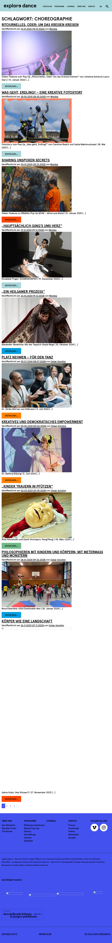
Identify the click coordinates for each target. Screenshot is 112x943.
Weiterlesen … (13, 86)
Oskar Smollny (58, 361)
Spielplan (47, 6)
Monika (53, 29)
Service (91, 6)
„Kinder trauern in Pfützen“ (27, 486)
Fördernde (7, 831)
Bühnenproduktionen (34, 825)
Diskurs (27, 831)
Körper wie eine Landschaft (27, 621)
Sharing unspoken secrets (26, 160)
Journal (71, 6)
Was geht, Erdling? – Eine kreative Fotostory (42, 92)
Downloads (73, 828)
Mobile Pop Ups (31, 828)
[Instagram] (104, 828)
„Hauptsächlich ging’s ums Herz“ (32, 226)
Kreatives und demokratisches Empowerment (42, 422)
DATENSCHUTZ (9, 934)
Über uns (81, 6)
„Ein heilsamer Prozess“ (23, 292)
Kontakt (72, 838)
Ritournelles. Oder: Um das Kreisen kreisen (40, 25)
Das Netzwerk (8, 825)
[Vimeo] (95, 828)
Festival (27, 838)
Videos (71, 831)
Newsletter (73, 835)
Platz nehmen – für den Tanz (27, 357)
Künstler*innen (9, 828)
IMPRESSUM (45, 934)
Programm (59, 6)
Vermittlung (29, 835)
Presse (71, 825)
